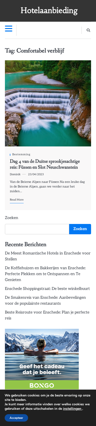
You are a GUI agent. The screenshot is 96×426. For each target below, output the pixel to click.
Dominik (15, 174)
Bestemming (21, 154)
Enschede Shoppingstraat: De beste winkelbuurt (47, 288)
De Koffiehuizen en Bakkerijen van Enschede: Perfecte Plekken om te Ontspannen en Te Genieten (45, 274)
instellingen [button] (72, 408)
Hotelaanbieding (49, 10)
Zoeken (11, 218)
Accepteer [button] (16, 418)
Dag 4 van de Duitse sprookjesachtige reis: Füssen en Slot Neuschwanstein (45, 164)
